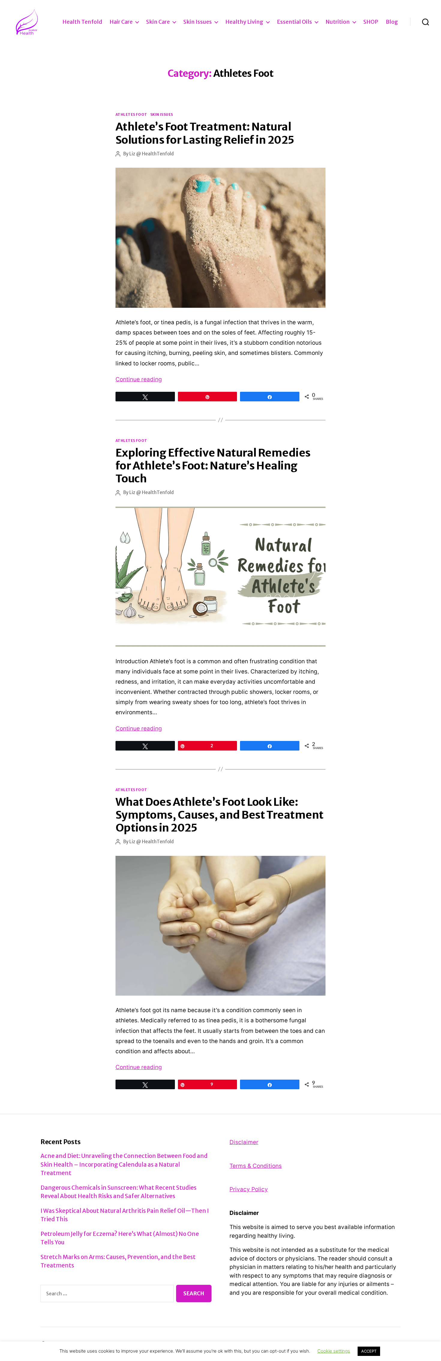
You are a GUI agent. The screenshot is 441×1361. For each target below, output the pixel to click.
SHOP (370, 22)
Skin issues (197, 22)
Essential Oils (294, 22)
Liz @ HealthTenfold (151, 154)
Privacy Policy (249, 1189)
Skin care (158, 22)
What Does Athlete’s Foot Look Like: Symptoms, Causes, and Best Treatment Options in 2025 (220, 815)
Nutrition (338, 22)
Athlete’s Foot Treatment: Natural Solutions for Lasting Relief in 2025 (205, 133)
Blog (392, 22)
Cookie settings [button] (333, 1351)
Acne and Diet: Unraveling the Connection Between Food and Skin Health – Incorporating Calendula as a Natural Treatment (124, 1164)
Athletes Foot (131, 114)
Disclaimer (244, 1142)
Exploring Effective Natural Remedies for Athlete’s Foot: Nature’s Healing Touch (213, 465)
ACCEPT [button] (368, 1351)
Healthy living (244, 22)
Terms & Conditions (256, 1165)
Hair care (121, 22)
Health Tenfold (82, 22)
